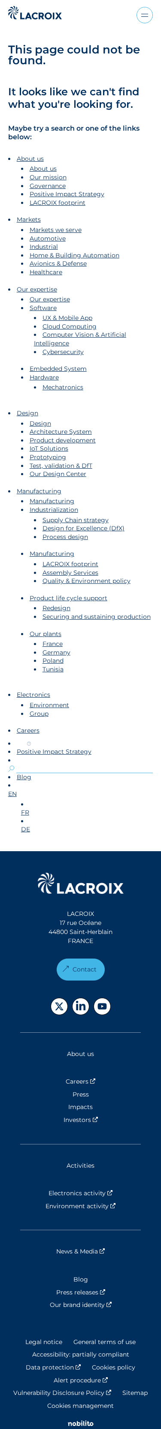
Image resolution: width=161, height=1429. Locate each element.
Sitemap (135, 1393)
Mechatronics (63, 387)
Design (27, 413)
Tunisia (53, 669)
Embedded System (58, 369)
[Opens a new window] (59, 1006)
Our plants (45, 634)
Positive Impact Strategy (67, 194)
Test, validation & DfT (61, 466)
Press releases (98, 1292)
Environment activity (93, 1206)
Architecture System (61, 432)
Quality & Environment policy (87, 581)
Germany (56, 652)
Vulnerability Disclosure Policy (62, 1393)
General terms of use (104, 1342)
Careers (28, 730)
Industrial (44, 247)
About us (30, 159)
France (53, 644)
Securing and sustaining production (97, 616)
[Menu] (145, 15)
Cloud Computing (70, 326)
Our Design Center (58, 474)
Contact (85, 969)
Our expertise (37, 289)
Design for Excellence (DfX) (84, 528)
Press (81, 1094)
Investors (102, 1120)
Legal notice (43, 1342)
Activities (80, 1165)
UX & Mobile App (67, 318)
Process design (65, 537)
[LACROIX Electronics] (81, 884)
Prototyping (48, 457)
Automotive (48, 238)
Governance (48, 186)
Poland (53, 660)
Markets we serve (56, 230)
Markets (29, 219)
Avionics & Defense (58, 263)
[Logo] (35, 12)
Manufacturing (39, 491)
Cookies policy (113, 1367)
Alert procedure (81, 1380)
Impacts (80, 1107)
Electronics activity (95, 1193)
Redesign (56, 608)
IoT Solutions (49, 448)
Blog (24, 777)
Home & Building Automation (74, 255)
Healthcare (46, 272)
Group (39, 714)
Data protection (53, 1367)
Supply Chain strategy (76, 520)
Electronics (33, 695)
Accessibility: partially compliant (80, 1354)
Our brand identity (95, 1305)
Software (43, 308)
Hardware (44, 377)
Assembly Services (70, 573)
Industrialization (54, 510)
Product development (63, 440)
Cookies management (80, 1406)
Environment (49, 705)
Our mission (48, 177)
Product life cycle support (68, 598)
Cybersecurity (63, 352)
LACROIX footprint (57, 203)
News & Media (98, 1251)
